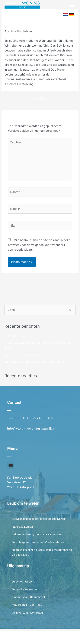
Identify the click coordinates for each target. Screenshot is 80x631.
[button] (72, 5)
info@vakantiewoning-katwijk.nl (31, 428)
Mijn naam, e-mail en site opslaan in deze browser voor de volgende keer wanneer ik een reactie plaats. (39, 244)
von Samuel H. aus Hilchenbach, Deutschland (35, 361)
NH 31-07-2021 (15, 336)
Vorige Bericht (39, 98)
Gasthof (45, 24)
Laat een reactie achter (20, 24)
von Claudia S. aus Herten (22, 355)
